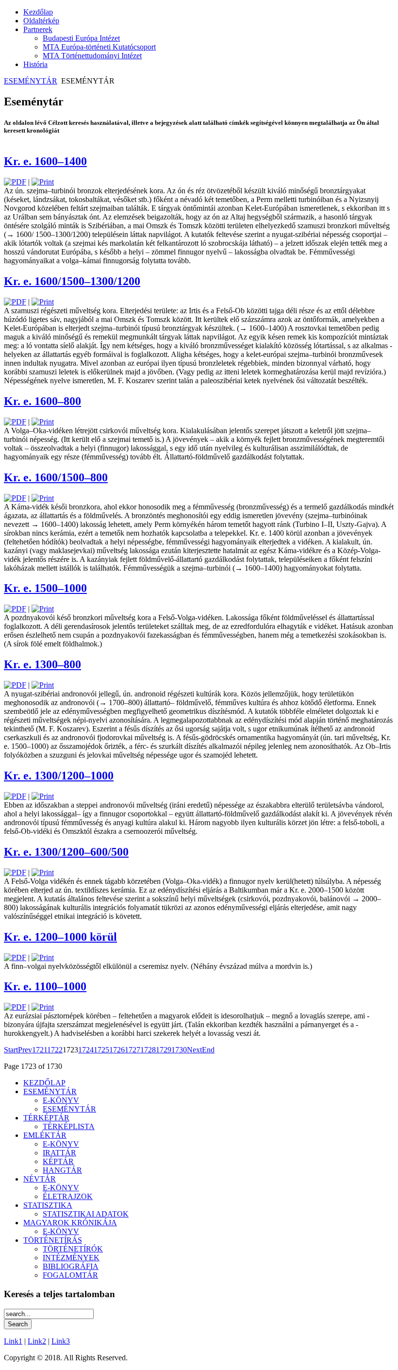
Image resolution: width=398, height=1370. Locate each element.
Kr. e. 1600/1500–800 (56, 477)
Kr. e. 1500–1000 (45, 588)
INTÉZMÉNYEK (71, 1257)
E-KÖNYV (61, 1100)
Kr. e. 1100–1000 (45, 986)
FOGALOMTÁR (70, 1275)
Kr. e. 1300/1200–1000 (59, 775)
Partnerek (37, 29)
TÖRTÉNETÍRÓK (73, 1249)
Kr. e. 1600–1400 (45, 161)
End (208, 1050)
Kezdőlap (38, 12)
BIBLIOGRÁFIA (71, 1266)
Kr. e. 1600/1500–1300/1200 (72, 281)
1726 (117, 1050)
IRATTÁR (59, 1153)
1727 (132, 1050)
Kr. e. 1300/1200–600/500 (66, 852)
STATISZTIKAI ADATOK (86, 1214)
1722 (55, 1050)
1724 (86, 1050)
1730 (179, 1050)
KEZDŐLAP (44, 1083)
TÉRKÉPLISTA (69, 1126)
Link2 (37, 1341)
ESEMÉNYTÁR (30, 81)
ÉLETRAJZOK (68, 1196)
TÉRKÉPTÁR (46, 1118)
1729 (163, 1050)
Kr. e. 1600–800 (42, 401)
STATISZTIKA (47, 1205)
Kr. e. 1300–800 (42, 664)
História (35, 64)
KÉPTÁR (58, 1161)
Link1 (13, 1341)
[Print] (43, 182)
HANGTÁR (62, 1170)
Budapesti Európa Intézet (81, 38)
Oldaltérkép (41, 21)
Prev (25, 1050)
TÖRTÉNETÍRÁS (52, 1240)
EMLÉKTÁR (44, 1135)
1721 (39, 1050)
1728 (148, 1050)
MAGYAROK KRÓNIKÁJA (70, 1222)
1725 (101, 1050)
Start (11, 1050)
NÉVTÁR (39, 1179)
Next (194, 1050)
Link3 (60, 1341)
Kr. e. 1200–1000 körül (60, 936)
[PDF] (15, 182)
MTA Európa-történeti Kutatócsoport (99, 47)
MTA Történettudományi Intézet (92, 55)
